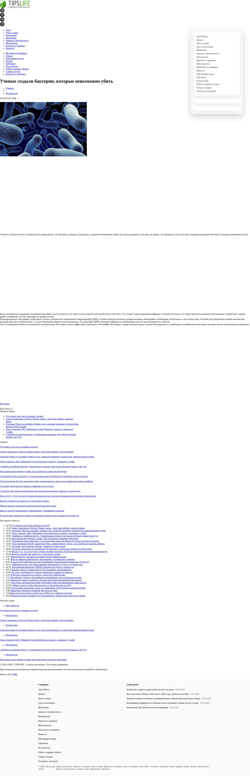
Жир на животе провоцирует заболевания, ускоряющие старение (32, 511)
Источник (5, 404)
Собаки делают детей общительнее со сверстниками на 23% (41, 585)
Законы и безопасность (49, 712)
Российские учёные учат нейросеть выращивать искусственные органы (45, 577)
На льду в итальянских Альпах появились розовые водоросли (42, 572)
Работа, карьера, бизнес (17, 69)
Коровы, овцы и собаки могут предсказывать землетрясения (41, 569)
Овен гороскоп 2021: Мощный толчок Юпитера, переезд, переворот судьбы (37, 461)
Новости (42, 734)
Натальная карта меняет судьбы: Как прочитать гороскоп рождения (33, 471)
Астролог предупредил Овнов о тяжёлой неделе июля (27, 486)
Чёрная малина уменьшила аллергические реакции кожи (28, 506)
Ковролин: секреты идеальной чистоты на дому (34, 590)
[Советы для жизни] (15, 7)
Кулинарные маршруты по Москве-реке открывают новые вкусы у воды (162, 703)
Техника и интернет (16, 74)
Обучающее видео (15, 58)
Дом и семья (44, 698)
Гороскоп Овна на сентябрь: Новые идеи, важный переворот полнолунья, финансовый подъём (47, 456)
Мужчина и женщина (16, 53)
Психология (12, 66)
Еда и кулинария (46, 703)
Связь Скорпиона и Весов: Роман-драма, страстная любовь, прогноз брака (36, 452)
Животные (43, 707)
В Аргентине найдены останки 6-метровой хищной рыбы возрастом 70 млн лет (39, 515)
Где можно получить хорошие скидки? (25, 416)
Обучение (10, 63)
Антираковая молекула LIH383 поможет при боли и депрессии (43, 567)
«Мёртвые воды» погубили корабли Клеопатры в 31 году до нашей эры (47, 564)
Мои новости (12, 605)
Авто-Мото (43, 689)
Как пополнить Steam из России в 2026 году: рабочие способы (41, 593)
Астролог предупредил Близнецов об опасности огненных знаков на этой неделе (40, 491)
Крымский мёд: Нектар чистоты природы (147, 707)
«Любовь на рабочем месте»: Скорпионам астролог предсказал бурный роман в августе (43, 466)
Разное (9, 61)
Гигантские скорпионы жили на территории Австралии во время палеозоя (48, 588)
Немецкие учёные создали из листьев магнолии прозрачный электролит (46, 580)
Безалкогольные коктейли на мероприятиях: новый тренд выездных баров (48, 595)
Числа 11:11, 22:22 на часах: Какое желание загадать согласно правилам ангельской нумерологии (48, 496)
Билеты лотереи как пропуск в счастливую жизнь (24, 501)
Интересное (12, 93)
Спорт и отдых (13, 71)
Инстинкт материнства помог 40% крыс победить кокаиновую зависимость (49, 582)
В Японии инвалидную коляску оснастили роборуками (37, 575)
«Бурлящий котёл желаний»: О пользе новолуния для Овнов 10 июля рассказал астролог (44, 476)
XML (15, 674)
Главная (10, 88)
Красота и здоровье (47, 721)
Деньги (9, 56)
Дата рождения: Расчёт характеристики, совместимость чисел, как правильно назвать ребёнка (46, 481)
